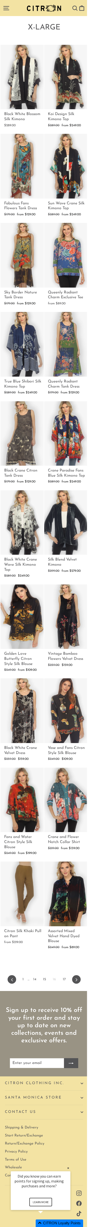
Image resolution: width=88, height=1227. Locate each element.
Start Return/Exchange (24, 1135)
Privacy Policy (16, 1152)
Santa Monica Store (33, 1098)
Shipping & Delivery (21, 1127)
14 (34, 979)
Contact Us (20, 1112)
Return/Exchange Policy (24, 1143)
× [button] (68, 1168)
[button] (46, 1223)
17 (64, 979)
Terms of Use (15, 1160)
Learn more (41, 1202)
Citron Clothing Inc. (34, 1083)
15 (44, 979)
